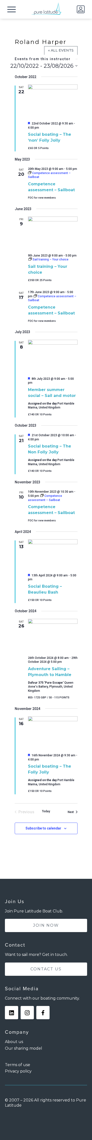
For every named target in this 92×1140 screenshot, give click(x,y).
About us (14, 1041)
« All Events (61, 50)
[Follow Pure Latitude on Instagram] (27, 1012)
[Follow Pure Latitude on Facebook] (43, 1012)
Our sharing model (23, 1048)
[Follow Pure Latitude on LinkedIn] (11, 1012)
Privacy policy (18, 1071)
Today (46, 811)
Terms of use (17, 1064)
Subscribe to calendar (43, 828)
